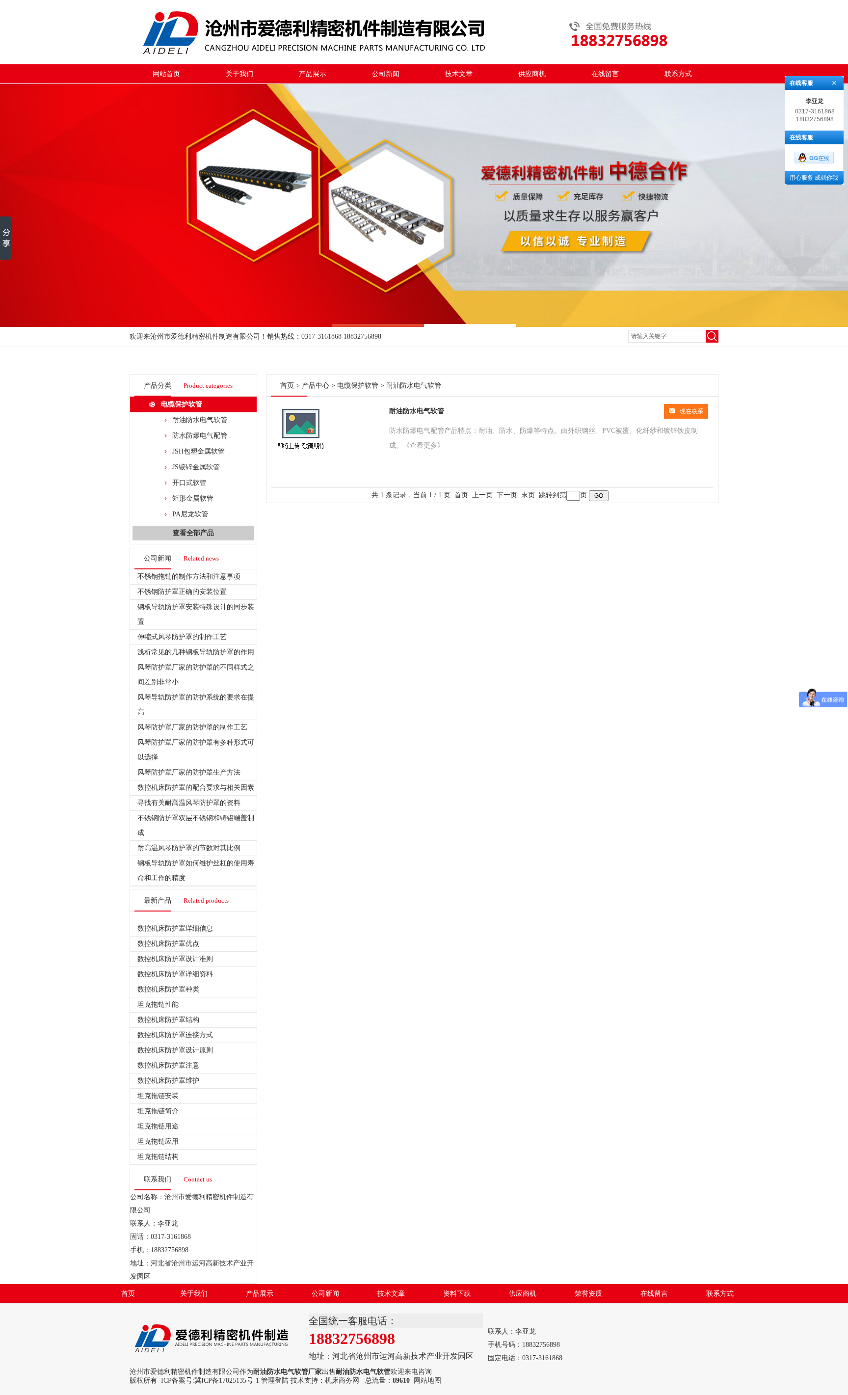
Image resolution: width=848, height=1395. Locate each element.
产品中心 (315, 385)
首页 (287, 385)
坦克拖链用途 (158, 1126)
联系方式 (678, 74)
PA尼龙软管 (190, 514)
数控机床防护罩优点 (168, 943)
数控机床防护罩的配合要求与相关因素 (195, 787)
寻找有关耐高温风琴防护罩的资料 (188, 802)
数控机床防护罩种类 (168, 989)
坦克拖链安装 (158, 1096)
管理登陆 (275, 1380)
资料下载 (457, 1293)
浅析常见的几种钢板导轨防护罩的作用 (195, 652)
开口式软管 (189, 482)
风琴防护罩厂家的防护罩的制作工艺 (192, 727)
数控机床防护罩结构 (168, 1019)
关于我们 (239, 74)
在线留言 (605, 74)
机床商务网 (342, 1380)
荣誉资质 (588, 1293)
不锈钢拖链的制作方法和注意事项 (188, 576)
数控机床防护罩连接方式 (175, 1035)
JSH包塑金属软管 (198, 451)
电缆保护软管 (181, 404)
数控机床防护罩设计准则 (175, 959)
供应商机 (532, 74)
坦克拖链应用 (158, 1141)
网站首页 (166, 74)
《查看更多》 (423, 445)
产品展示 (312, 74)
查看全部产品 (193, 533)
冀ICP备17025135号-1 (226, 1380)
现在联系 (691, 411)
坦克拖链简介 (158, 1111)
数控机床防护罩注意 (168, 1065)
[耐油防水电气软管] (300, 451)
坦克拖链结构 (158, 1156)
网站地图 (427, 1380)
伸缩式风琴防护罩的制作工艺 (182, 637)
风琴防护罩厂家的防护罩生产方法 (188, 772)
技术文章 (459, 74)
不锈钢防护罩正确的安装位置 (182, 591)
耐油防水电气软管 (199, 420)
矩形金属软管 (192, 498)
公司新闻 (385, 74)
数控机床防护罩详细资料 (175, 974)
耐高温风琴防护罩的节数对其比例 (188, 848)
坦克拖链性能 (158, 1004)
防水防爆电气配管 (199, 435)
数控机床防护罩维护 (168, 1080)
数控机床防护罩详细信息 (175, 928)
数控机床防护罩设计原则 (175, 1050)
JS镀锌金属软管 (196, 467)
